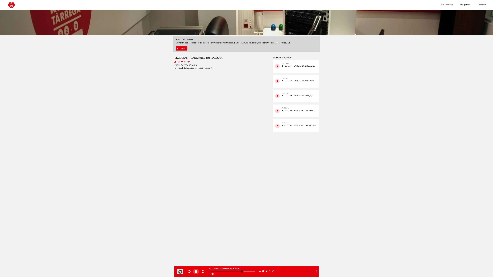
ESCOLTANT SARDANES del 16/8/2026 (299, 81)
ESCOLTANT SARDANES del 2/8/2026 (299, 110)
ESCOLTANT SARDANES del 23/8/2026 (299, 66)
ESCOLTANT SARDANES (185, 65)
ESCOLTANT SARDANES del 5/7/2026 (299, 125)
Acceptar (181, 48)
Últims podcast (446, 5)
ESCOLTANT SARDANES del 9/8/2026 (299, 96)
